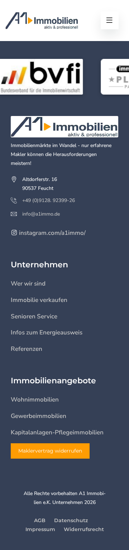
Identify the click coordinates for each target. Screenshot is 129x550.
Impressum (40, 529)
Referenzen (26, 349)
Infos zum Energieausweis (46, 332)
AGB (40, 520)
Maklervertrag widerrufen (50, 451)
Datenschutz (71, 520)
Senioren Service (34, 316)
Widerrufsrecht (84, 529)
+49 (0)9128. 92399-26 (48, 200)
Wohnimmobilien (35, 399)
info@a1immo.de (41, 214)
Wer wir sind (28, 283)
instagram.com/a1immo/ (52, 233)
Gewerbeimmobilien (38, 416)
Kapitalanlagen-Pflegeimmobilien (57, 432)
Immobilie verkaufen (39, 300)
